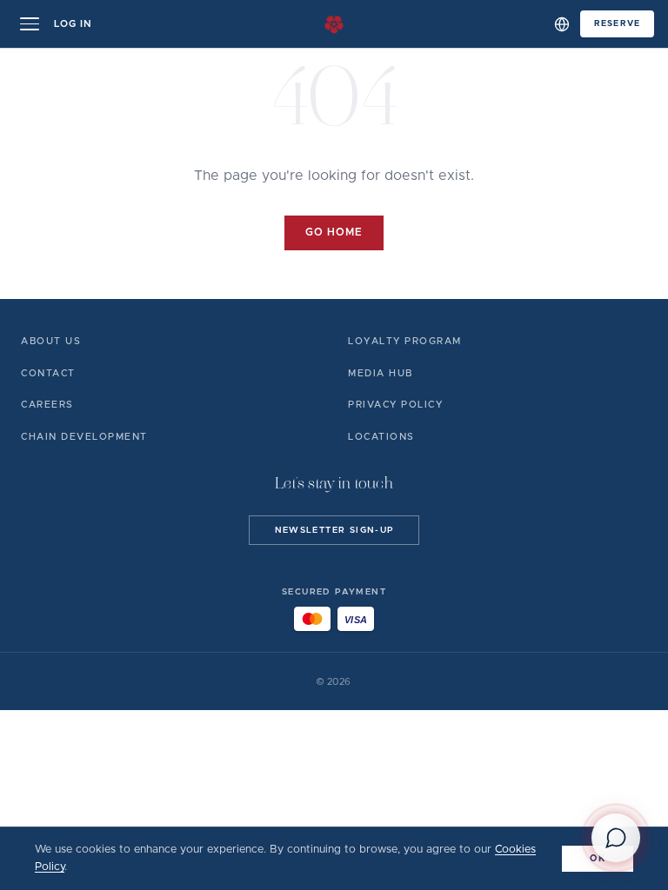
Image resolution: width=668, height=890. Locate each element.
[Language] (562, 24)
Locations (381, 437)
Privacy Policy (395, 404)
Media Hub (380, 373)
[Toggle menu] (29, 24)
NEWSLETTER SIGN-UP (334, 530)
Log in (73, 24)
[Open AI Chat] (615, 838)
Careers (47, 404)
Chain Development (84, 437)
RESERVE (617, 23)
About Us (51, 341)
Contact (48, 373)
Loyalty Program (405, 341)
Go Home (334, 232)
